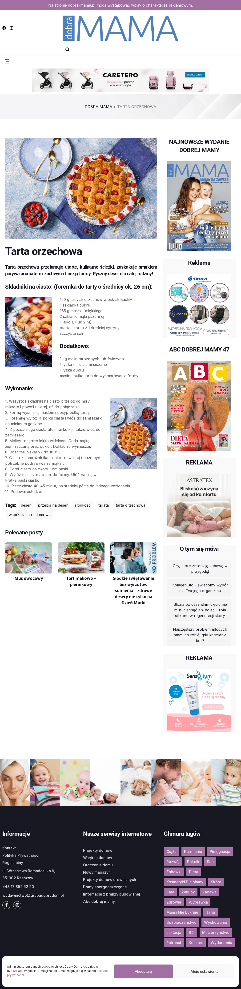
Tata (170, 892)
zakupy (188, 892)
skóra (216, 882)
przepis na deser (53, 505)
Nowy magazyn (97, 872)
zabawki (173, 871)
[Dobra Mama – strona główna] (120, 27)
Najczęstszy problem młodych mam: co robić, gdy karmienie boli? (200, 635)
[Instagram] (11, 28)
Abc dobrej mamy (99, 901)
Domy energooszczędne (105, 886)
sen (210, 861)
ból (192, 932)
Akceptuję (143, 971)
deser (26, 505)
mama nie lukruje (182, 912)
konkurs (196, 942)
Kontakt (9, 848)
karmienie (193, 851)
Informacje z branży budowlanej (111, 894)
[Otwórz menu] (7, 61)
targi (210, 912)
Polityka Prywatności (20, 855)
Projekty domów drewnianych (109, 879)
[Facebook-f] (6, 905)
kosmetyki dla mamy (184, 882)
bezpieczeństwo (181, 922)
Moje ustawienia (204, 971)
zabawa (209, 892)
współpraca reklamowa (30, 514)
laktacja (173, 932)
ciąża (171, 851)
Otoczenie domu (98, 865)
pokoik (193, 861)
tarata (103, 505)
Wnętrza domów (97, 857)
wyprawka (198, 902)
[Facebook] (4, 28)
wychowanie (215, 922)
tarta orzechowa (130, 505)
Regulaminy (12, 862)
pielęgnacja (220, 851)
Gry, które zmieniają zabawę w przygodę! (200, 568)
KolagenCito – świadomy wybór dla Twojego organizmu (200, 588)
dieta (193, 871)
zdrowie (173, 902)
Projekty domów (97, 850)
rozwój (173, 861)
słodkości (83, 505)
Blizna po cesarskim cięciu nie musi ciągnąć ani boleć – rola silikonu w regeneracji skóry (200, 610)
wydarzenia (221, 942)
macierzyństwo (215, 932)
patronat (173, 942)
